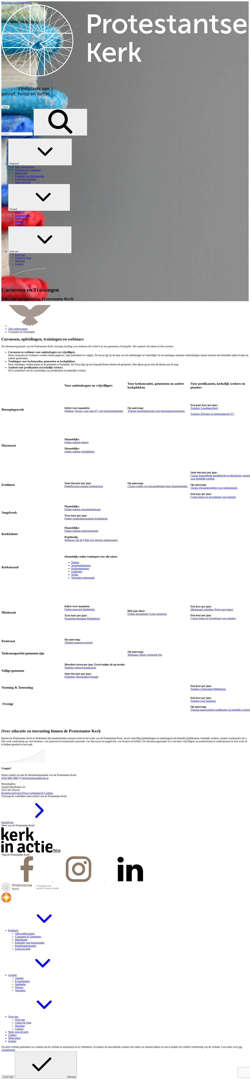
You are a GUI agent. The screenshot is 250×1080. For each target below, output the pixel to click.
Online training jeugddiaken (79, 451)
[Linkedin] (130, 880)
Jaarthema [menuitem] (20, 218)
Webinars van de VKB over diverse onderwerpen (91, 540)
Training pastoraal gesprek (78, 642)
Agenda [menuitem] (19, 212)
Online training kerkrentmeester (81, 530)
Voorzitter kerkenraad (82, 577)
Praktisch (15, 163)
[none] (128, 161)
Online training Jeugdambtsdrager (82, 509)
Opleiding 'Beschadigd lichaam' (81, 676)
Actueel (14, 209)
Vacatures (20, 990)
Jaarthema (20, 984)
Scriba (74, 574)
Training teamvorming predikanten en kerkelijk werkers (220, 709)
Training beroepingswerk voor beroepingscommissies (156, 411)
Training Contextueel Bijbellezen (208, 689)
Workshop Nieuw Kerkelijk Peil (145, 654)
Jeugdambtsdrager (81, 565)
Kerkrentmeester (80, 568)
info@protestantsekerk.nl (35, 778)
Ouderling (76, 571)
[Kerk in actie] (27, 851)
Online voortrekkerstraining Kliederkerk (85, 518)
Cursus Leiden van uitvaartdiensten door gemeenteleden (158, 486)
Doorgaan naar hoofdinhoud (16, 2)
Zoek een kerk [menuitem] (22, 182)
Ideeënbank (21, 939)
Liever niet (8, 1077)
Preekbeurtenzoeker (25, 945)
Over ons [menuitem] (20, 254)
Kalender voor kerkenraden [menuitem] (29, 176)
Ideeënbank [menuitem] (21, 173)
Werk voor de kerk (18, 1031)
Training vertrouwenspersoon (80, 667)
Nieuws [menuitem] (19, 221)
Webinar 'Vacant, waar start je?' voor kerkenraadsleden (93, 411)
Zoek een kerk (22, 948)
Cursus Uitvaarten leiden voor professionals (213, 487)
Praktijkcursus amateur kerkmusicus (83, 486)
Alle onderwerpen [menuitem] (24, 166)
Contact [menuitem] (19, 264)
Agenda (19, 978)
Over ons (14, 251)
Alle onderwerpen (18, 328)
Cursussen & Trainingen (28, 936)
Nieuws (19, 987)
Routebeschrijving (11, 793)
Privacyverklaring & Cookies (37, 793)
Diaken (75, 562)
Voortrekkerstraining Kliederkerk (82, 618)
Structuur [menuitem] (20, 260)
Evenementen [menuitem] (22, 215)
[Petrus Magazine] (57, 851)
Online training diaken (76, 442)
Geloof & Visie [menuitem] (23, 257)
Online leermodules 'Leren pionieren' (147, 614)
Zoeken (12, 1041)
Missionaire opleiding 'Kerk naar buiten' (211, 609)
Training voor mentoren (203, 701)
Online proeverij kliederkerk (79, 609)
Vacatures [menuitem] (20, 224)
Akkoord (71, 1077)
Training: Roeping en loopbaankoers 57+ (212, 413)
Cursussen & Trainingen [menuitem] (28, 170)
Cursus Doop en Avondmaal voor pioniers (213, 497)
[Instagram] (79, 880)
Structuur (20, 1025)
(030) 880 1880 (9, 778)
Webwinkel (14, 1038)
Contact (19, 1028)
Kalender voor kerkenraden (29, 942)
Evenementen (22, 981)
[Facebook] (27, 880)
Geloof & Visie (23, 1022)
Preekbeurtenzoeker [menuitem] (25, 179)
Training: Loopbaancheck (204, 408)
